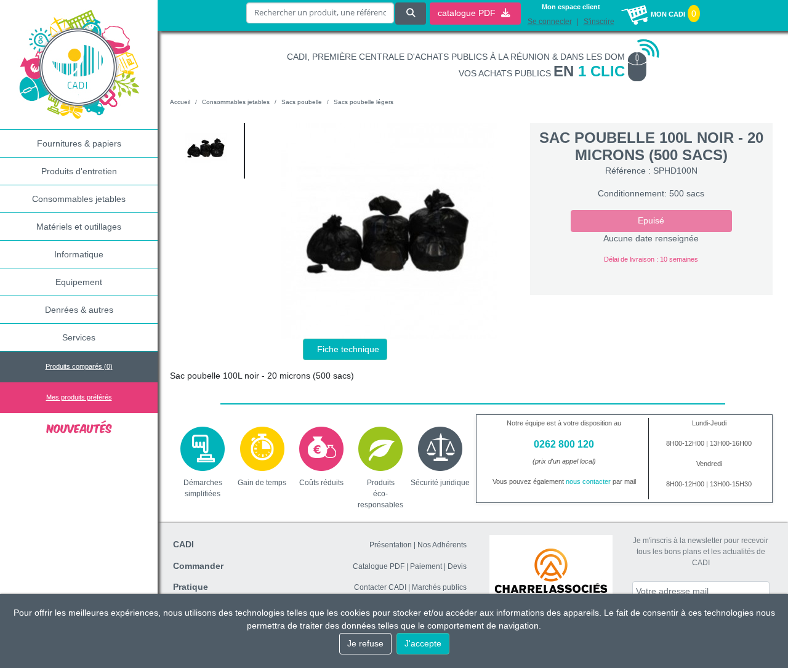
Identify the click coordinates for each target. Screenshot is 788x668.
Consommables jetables (79, 199)
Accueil (180, 102)
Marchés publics (439, 587)
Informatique (78, 254)
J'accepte (422, 643)
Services (78, 337)
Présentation (390, 545)
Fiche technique (348, 349)
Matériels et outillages (78, 226)
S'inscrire (599, 21)
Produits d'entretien (79, 171)
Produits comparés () (79, 366)
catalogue (468, 13)
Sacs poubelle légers (363, 102)
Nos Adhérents (442, 545)
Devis (457, 566)
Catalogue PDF (378, 566)
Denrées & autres (79, 310)
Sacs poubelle (301, 102)
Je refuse (365, 643)
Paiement (426, 566)
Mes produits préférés (79, 397)
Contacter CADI (380, 587)
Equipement (78, 282)
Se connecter (550, 21)
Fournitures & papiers (79, 143)
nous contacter (588, 481)
